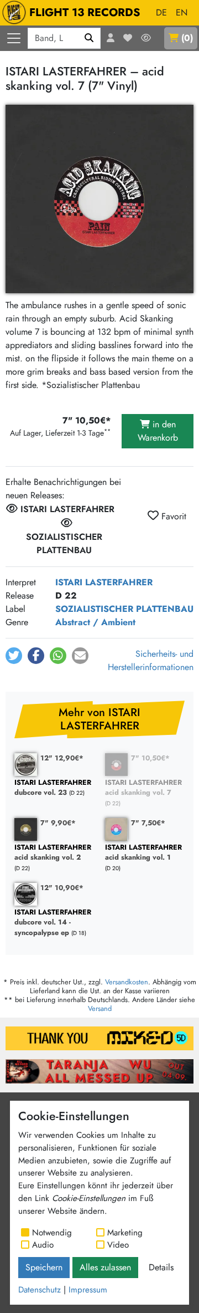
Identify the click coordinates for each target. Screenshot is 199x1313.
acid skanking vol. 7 (143, 788)
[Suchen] (89, 38)
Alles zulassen (105, 1267)
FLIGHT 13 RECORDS (84, 12)
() (187, 38)
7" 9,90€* (58, 823)
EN (181, 12)
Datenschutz (39, 1290)
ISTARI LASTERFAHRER (104, 582)
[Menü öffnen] (14, 38)
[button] (14, 655)
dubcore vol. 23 (52, 788)
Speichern (43, 1267)
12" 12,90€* (61, 758)
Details (161, 1267)
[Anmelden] (110, 38)
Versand (100, 1008)
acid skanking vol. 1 (143, 852)
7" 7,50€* (148, 823)
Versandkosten (126, 982)
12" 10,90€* (61, 887)
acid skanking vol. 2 (52, 852)
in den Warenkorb (158, 431)
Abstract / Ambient (95, 622)
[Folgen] (146, 38)
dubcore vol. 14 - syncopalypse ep (52, 923)
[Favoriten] (128, 38)
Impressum (88, 1290)
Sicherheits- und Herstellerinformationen (150, 660)
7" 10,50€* (150, 758)
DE (161, 12)
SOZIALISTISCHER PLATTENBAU (124, 608)
